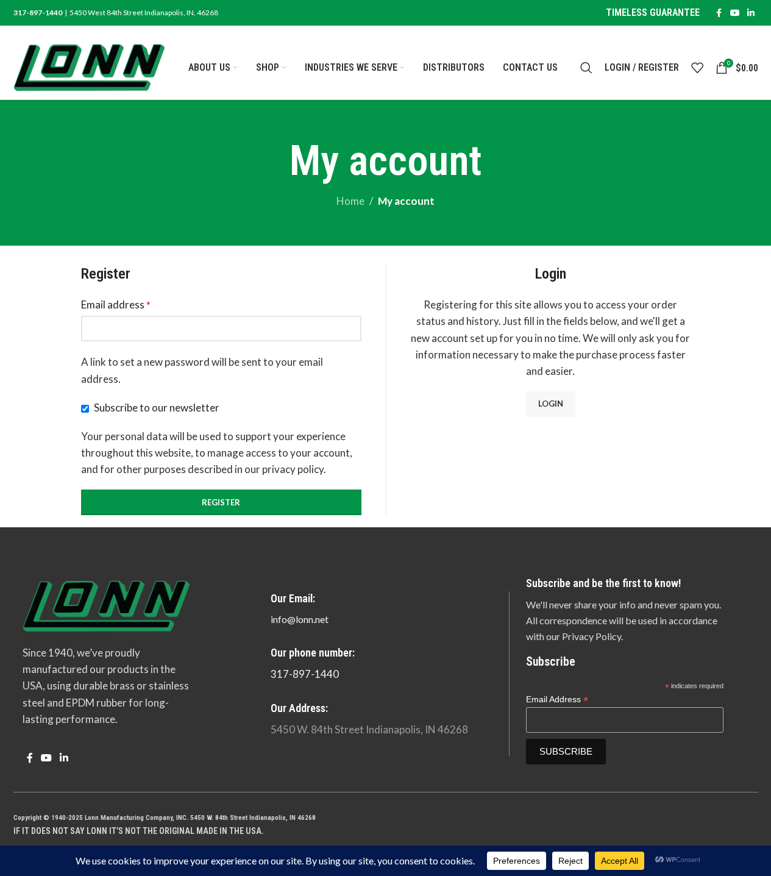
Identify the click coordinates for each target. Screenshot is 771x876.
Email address (116, 304)
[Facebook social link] (719, 13)
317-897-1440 (305, 674)
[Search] (586, 67)
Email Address (557, 699)
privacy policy (293, 469)
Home (350, 200)
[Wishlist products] (697, 67)
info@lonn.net (300, 619)
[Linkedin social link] (751, 13)
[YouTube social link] (735, 13)
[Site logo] (89, 66)
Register (221, 502)
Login (550, 403)
